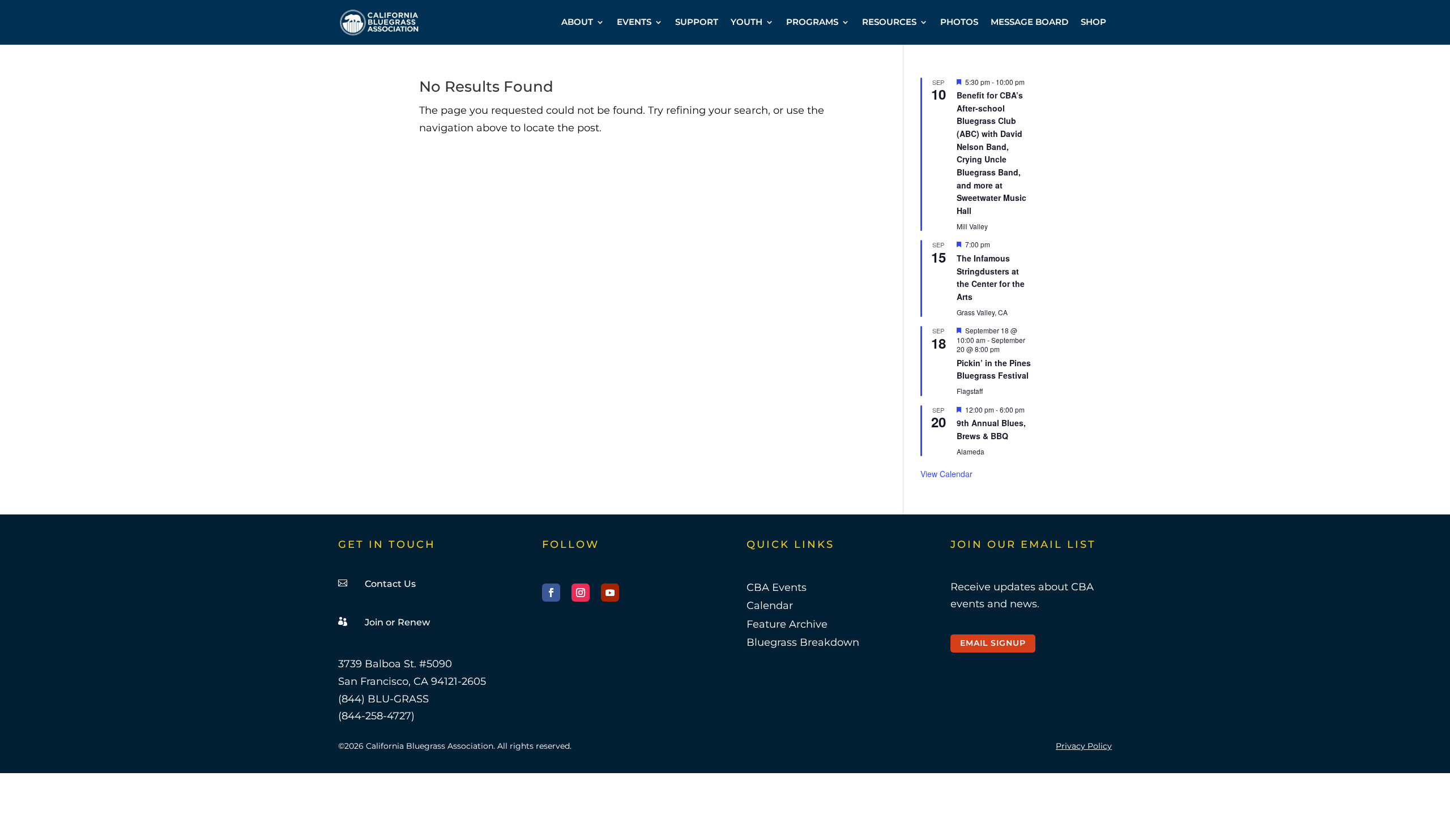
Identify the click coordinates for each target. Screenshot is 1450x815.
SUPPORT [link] (696, 21)
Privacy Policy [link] (1084, 746)
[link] (379, 22)
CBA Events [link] (777, 587)
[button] (551, 593)
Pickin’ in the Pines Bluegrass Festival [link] (994, 369)
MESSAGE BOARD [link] (1029, 21)
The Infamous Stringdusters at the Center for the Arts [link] (991, 277)
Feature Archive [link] (787, 624)
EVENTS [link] (634, 21)
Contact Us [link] (390, 583)
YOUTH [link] (746, 21)
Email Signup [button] (993, 643)
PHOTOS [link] (959, 21)
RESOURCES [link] (889, 21)
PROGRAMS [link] (812, 21)
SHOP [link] (1093, 21)
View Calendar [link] (946, 473)
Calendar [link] (770, 605)
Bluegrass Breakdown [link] (803, 642)
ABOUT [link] (577, 21)
